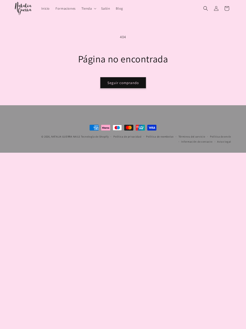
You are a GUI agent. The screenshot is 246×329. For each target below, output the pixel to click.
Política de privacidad (127, 136)
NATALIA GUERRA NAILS (65, 136)
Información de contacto (196, 141)
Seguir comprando (123, 82)
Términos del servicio (191, 136)
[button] (88, 8)
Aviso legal (224, 141)
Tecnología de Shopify (95, 136)
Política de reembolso (160, 136)
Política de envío (220, 136)
